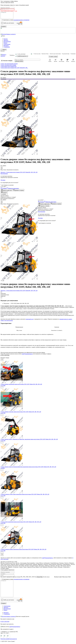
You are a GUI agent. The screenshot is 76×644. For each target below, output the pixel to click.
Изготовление (7, 41)
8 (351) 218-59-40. (5, 355)
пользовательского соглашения (21, 20)
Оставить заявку (53, 56)
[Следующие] (2, 555)
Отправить (3, 603)
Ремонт (5, 42)
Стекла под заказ (37, 53)
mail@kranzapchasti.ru (22, 56)
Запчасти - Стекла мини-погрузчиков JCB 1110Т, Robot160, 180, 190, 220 (19, 172)
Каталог (6, 38)
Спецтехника (7, 44)
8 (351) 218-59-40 (5, 621)
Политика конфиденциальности (9, 638)
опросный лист (29, 319)
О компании (7, 47)
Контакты (6, 45)
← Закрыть (3, 49)
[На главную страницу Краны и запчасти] (38, 34)
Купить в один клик (7, 190)
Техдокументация (65, 53)
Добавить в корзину (19, 190)
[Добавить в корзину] (2, 387)
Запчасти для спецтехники (55, 53)
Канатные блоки (45, 53)
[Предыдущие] (2, 359)
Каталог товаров (6, 60)
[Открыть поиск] (3, 36)
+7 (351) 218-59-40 (21, 54)
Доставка (3, 180)
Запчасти (6, 40)
